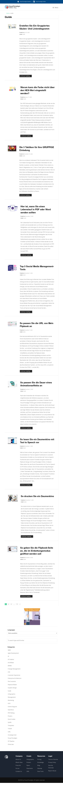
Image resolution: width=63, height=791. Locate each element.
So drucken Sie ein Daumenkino (37, 496)
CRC (9, 672)
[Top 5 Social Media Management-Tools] (12, 270)
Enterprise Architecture (14, 678)
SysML (10, 722)
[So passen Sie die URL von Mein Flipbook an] (12, 326)
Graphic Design (12, 688)
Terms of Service (53, 759)
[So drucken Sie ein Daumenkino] (13, 501)
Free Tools (40, 771)
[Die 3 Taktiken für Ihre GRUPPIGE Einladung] (12, 151)
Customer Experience (14, 675)
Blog (38, 765)
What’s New (19, 762)
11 (17, 604)
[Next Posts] (20, 604)
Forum (17, 768)
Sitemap (39, 768)
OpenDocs (11, 710)
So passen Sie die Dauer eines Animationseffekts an (36, 384)
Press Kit (18, 765)
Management (12, 697)
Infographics (11, 694)
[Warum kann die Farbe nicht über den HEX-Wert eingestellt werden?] (12, 91)
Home (7, 13)
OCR (9, 703)
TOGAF (10, 728)
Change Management (14, 669)
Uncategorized (12, 735)
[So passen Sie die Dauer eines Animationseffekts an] (12, 387)
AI (8, 656)
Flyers (28, 765)
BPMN (10, 666)
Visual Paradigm (12, 738)
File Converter (12, 681)
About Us (18, 759)
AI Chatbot (11, 659)
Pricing (39, 759)
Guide (23, 34)
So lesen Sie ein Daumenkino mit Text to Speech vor (37, 441)
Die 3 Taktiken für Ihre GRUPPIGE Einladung (36, 149)
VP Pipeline (11, 741)
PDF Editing (11, 713)
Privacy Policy (52, 762)
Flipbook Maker (12, 684)
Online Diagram (12, 706)
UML (9, 732)
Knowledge (40, 762)
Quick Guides (11, 719)
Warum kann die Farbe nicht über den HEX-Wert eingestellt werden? (37, 90)
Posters (10, 716)
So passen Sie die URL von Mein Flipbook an (36, 325)
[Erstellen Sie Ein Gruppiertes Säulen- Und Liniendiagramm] (12, 28)
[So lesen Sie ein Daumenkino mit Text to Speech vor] (12, 443)
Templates (11, 725)
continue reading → (25, 76)
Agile (9, 650)
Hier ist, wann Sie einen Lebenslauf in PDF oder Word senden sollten (36, 209)
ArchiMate (11, 662)
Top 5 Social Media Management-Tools (37, 268)
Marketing (11, 700)
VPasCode (11, 744)
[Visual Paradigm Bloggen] (12, 8)
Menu (56, 7)
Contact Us (19, 771)
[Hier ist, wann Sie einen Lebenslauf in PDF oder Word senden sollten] (12, 211)
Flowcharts (30, 768)
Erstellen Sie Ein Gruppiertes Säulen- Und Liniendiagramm (34, 27)
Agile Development (13, 653)
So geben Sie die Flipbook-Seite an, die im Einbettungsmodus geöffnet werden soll (36, 550)
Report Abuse (52, 771)
